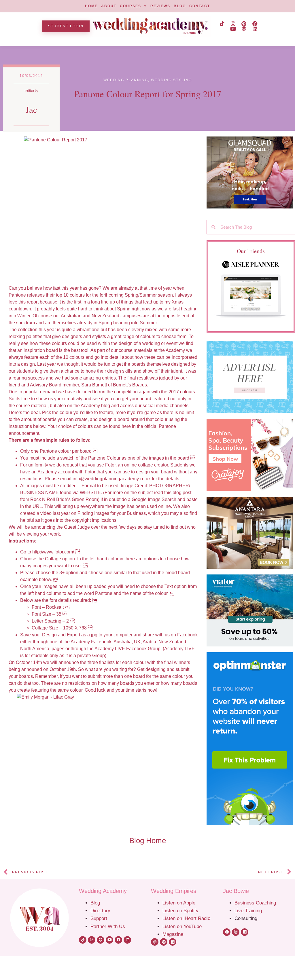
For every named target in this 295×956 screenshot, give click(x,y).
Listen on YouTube (182, 926)
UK (137, 641)
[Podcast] (244, 28)
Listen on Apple (179, 902)
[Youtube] (233, 28)
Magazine (172, 934)
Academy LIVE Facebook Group (127, 648)
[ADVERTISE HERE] (251, 377)
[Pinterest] (244, 23)
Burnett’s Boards (130, 384)
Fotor (110, 464)
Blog (95, 902)
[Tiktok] (222, 23)
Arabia (149, 641)
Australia (123, 641)
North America (34, 648)
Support (98, 918)
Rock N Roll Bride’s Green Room (64, 499)
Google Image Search (154, 499)
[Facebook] (255, 23)
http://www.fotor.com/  (56, 551)
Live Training (248, 910)
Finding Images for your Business (111, 513)
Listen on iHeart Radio (186, 918)
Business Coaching (255, 902)
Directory (100, 910)
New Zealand (172, 641)
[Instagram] (233, 23)
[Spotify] (163, 942)
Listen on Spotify (180, 910)
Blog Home (147, 840)
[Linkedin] (255, 28)
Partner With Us (107, 926)
